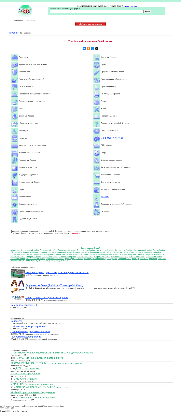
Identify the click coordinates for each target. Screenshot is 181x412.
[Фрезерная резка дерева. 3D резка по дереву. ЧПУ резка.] (17, 277)
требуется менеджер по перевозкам (30, 331)
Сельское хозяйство (112, 137)
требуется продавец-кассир (25, 336)
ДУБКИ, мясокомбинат (28, 368)
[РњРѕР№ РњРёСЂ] (92, 49)
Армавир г (88, 259)
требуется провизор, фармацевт (28, 326)
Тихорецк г (54, 261)
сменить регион (130, 6)
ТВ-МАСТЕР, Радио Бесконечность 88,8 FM (39, 357)
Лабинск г (162, 259)
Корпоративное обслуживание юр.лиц (46, 297)
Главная (13, 32)
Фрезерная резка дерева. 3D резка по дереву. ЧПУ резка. (57, 272)
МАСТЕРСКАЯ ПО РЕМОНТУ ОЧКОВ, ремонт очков (42, 387)
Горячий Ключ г (124, 259)
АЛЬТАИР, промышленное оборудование (32, 392)
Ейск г (134, 259)
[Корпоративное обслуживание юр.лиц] (17, 302)
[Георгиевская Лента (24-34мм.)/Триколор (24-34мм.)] (17, 292)
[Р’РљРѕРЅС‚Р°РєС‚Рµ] (84, 49)
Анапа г (79, 259)
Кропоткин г (143, 259)
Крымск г (153, 259)
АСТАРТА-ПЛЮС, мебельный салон (35, 397)
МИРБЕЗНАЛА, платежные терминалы (31, 384)
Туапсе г (64, 261)
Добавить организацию (90, 24)
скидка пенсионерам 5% (23, 305)
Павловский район (145, 254)
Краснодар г (70, 259)
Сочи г (46, 261)
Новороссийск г (16, 261)
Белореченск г (99, 259)
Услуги (105, 196)
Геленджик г (112, 259)
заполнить (75, 233)
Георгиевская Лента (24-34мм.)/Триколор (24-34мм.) (54, 285)
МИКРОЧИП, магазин (25, 378)
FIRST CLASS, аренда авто (25, 373)
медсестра (16, 321)
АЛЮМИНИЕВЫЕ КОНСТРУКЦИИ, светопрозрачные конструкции (46, 363)
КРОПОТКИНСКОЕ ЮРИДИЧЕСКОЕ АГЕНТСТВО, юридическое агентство (51, 352)
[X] (96, 49)
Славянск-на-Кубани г (34, 261)
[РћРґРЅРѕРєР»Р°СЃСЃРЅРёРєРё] (88, 49)
